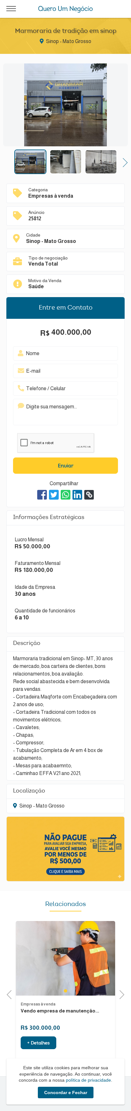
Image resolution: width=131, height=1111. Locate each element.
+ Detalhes (38, 1043)
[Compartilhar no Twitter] (54, 495)
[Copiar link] (89, 495)
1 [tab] (65, 990)
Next (123, 161)
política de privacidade (88, 1080)
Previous (8, 161)
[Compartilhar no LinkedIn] (77, 495)
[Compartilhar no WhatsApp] (66, 495)
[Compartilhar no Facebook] (42, 495)
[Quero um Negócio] (65, 9)
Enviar (65, 466)
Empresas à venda (38, 1004)
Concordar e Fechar (65, 1092)
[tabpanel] (65, 958)
